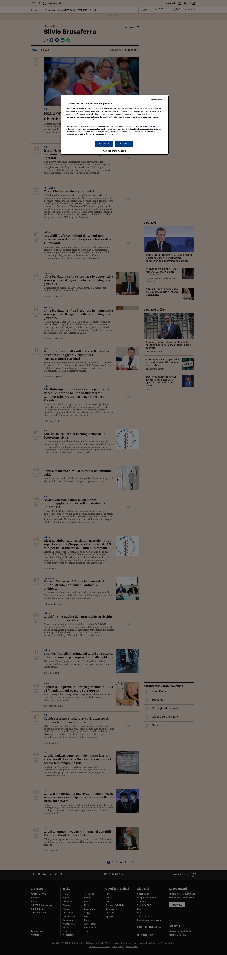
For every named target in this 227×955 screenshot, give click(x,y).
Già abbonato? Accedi (114, 150)
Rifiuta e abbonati (158, 100)
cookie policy (108, 117)
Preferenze (104, 144)
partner (151, 126)
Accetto (124, 144)
